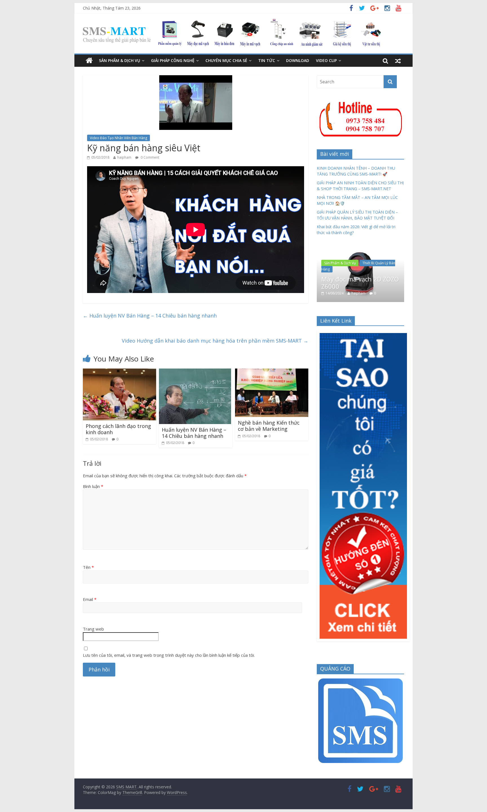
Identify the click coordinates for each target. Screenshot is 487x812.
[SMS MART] (232, 22)
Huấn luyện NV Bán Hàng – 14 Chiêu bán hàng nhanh (150, 315)
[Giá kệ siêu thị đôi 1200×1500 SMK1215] (362, 249)
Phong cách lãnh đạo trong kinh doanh (118, 429)
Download (297, 60)
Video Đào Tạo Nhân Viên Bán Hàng (118, 138)
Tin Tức (266, 60)
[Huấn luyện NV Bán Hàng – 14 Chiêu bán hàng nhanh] (195, 372)
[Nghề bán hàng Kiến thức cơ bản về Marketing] (271, 372)
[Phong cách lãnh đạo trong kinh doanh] (119, 372)
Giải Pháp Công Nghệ (172, 60)
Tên (88, 567)
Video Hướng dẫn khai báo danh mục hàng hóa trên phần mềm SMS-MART (215, 340)
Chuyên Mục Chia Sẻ (226, 60)
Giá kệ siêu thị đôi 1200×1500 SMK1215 (354, 272)
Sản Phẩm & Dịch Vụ (119, 60)
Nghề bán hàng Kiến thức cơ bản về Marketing (269, 425)
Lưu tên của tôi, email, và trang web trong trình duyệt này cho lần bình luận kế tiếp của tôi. (169, 655)
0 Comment (149, 157)
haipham (124, 157)
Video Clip (326, 60)
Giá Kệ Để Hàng (338, 259)
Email (89, 599)
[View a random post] (398, 60)
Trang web (93, 629)
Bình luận (93, 486)
